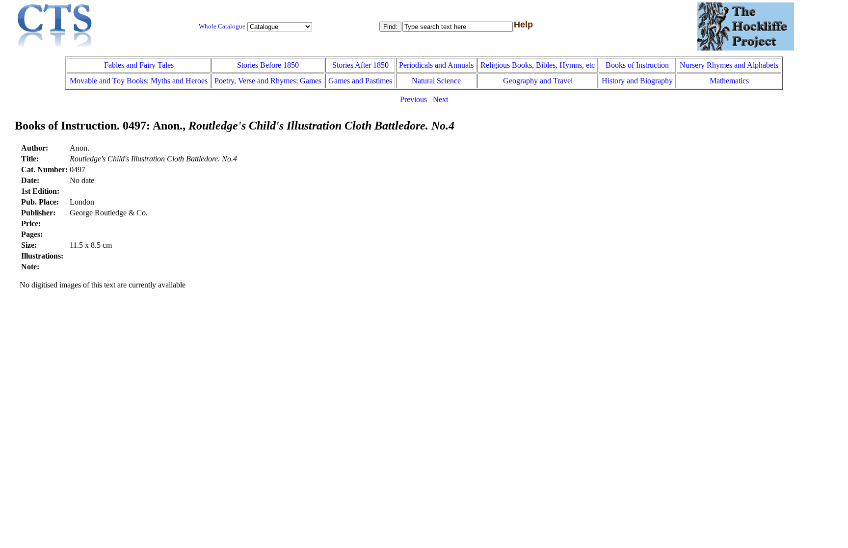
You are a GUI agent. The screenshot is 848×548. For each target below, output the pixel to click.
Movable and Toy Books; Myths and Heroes (139, 81)
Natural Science (436, 81)
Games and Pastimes (360, 81)
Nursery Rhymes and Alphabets (729, 65)
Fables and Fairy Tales (139, 65)
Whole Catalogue (222, 26)
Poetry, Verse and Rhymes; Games (267, 81)
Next (440, 99)
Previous (413, 99)
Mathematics (729, 81)
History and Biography (637, 81)
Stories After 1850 (360, 65)
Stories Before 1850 (268, 65)
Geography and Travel (538, 81)
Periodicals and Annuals (436, 65)
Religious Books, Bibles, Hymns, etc (537, 65)
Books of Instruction (637, 65)
